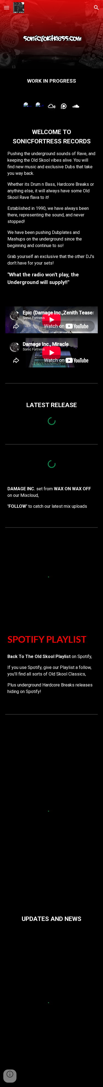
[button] (6, 7)
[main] (51, 81)
